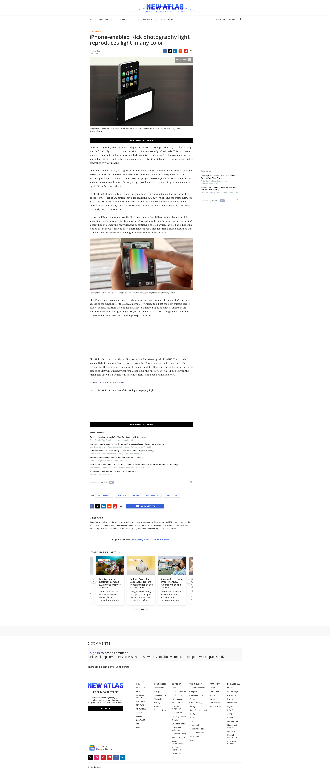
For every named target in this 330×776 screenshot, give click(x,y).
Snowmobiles (177, 753)
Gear (174, 687)
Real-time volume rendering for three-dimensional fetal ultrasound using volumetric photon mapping (127, 444)
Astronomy (232, 695)
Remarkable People (197, 729)
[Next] (188, 580)
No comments (148, 506)
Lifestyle (192, 714)
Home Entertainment (198, 710)
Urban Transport (216, 706)
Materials (158, 699)
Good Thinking (195, 702)
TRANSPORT (148, 19)
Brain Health (232, 717)
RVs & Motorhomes (177, 742)
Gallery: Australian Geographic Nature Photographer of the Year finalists (141, 583)
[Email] (191, 51)
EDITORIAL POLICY (140, 696)
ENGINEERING (103, 19)
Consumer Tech (196, 695)
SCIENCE (231, 687)
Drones (192, 699)
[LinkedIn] (175, 51)
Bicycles (212, 695)
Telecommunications (198, 732)
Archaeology (232, 691)
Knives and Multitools (176, 728)
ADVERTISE (141, 709)
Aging (229, 714)
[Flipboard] (186, 51)
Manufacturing (160, 695)
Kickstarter (119, 382)
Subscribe (105, 708)
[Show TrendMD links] (191, 482)
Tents (174, 757)
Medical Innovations (232, 736)
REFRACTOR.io (233, 684)
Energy (157, 691)
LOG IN (232, 19)
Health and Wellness (231, 742)
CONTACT (140, 720)
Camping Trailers (179, 716)
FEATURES (140, 701)
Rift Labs (103, 382)
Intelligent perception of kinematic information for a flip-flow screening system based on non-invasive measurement (133, 464)
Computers (194, 691)
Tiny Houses (177, 699)
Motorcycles (214, 702)
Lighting (121, 495)
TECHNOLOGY (195, 684)
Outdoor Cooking (179, 733)
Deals (191, 740)
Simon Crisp (96, 517)
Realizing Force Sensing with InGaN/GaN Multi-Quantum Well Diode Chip (117, 437)
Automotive (214, 691)
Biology (230, 699)
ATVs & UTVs (177, 702)
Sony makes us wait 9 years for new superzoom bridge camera (171, 583)
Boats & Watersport (176, 707)
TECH (133, 19)
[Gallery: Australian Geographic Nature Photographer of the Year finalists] (141, 565)
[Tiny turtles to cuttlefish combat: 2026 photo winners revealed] (110, 565)
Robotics (157, 706)
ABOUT (139, 691)
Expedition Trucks (179, 724)
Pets (191, 721)
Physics (230, 706)
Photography (95, 32)
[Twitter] (170, 51)
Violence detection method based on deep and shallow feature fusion (115, 458)
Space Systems (160, 710)
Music (191, 717)
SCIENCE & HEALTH (168, 19)
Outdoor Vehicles (179, 691)
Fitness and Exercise (232, 726)
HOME (90, 19)
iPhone (136, 495)
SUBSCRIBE (220, 19)
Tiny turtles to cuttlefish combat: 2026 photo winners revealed (110, 583)
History (192, 706)
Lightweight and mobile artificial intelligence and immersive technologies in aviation (121, 451)
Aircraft (212, 687)
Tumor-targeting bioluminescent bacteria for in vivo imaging (112, 471)
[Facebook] (165, 51)
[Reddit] (180, 51)
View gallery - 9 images (141, 140)
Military (157, 702)
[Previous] (93, 580)
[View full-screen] (189, 59)
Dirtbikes (175, 720)
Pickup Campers (178, 737)
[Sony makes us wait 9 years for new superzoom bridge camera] (172, 565)
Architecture (159, 687)
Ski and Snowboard (176, 748)
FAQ (138, 727)
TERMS (139, 712)
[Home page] (165, 8)
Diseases (231, 731)
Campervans (177, 712)
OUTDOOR (120, 19)
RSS (137, 724)
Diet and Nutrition (234, 721)
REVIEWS (140, 705)
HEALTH (230, 710)
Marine (212, 699)
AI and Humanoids (197, 687)
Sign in (95, 653)
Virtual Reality (195, 736)
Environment (232, 702)
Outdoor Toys (177, 695)
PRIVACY (139, 716)
